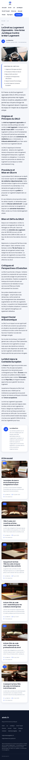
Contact (18, 15)
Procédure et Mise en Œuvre (13, 72)
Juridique (19, 7)
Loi (14, 7)
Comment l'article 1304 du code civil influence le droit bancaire (12, 686)
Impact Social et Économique (13, 81)
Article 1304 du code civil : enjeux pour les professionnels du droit (12, 645)
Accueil (4, 7)
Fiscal (3, 14)
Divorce (13, 11)
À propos (10, 14)
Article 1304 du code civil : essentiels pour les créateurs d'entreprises (12, 605)
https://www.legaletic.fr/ (8, 735)
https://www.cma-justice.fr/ (9, 738)
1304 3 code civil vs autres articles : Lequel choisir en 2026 (11, 523)
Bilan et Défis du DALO (11, 74)
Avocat (20, 11)
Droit (9, 7)
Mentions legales (12, 731)
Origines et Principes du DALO (13, 69)
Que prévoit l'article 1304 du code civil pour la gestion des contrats (12, 564)
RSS (20, 731)
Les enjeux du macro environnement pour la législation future (11, 482)
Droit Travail (6, 11)
